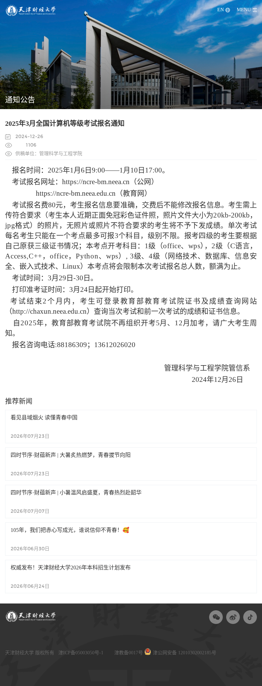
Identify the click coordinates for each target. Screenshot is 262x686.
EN (220, 10)
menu (244, 10)
